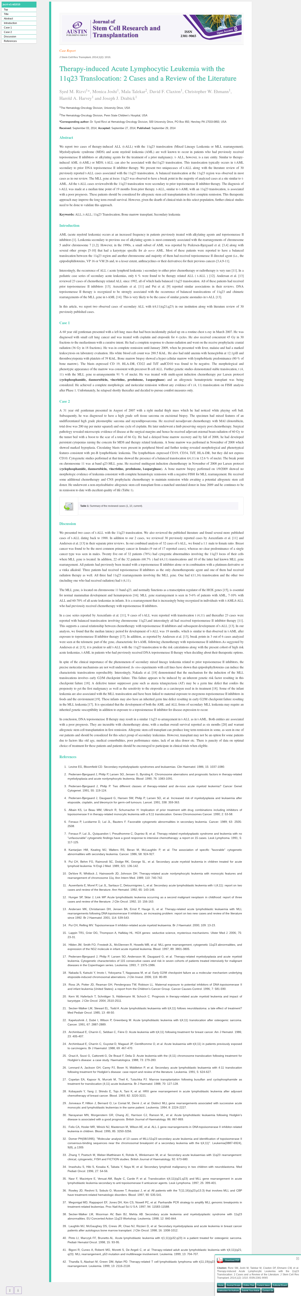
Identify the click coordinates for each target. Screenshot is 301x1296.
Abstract (8, 18)
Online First (248, 1285)
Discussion (10, 36)
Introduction (10, 23)
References (10, 41)
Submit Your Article (250, 1290)
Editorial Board (280, 1285)
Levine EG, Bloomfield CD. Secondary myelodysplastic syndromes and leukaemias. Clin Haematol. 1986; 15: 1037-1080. (147, 766)
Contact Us (268, 1290)
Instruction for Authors (228, 1290)
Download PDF (232, 1260)
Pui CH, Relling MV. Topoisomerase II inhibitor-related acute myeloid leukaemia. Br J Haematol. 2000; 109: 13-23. (142, 925)
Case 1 (8, 27)
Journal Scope (233, 1285)
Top (6, 9)
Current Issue (263, 1285)
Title (6, 14)
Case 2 (8, 32)
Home (221, 1285)
